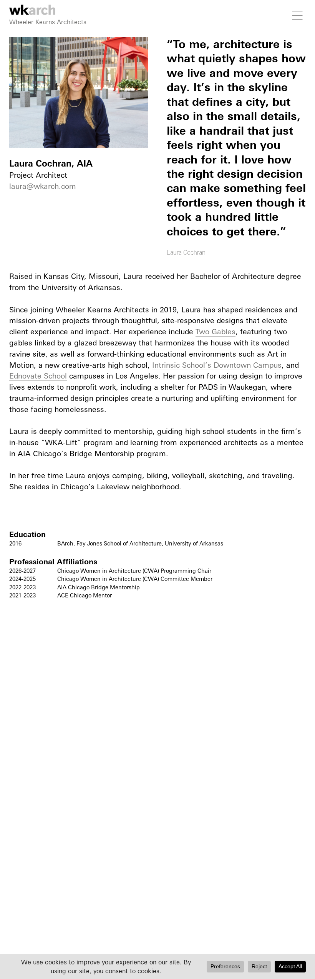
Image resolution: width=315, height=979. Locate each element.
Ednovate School (38, 375)
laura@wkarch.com (42, 186)
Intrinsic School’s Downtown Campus (217, 365)
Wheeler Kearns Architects (47, 22)
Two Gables (215, 331)
